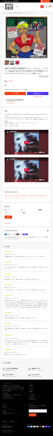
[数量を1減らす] (9, 85)
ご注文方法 (31, 389)
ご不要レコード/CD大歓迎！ (38, 370)
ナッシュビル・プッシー (39, 197)
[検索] (42, 6)
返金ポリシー (5, 405)
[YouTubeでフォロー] (11, 427)
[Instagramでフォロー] (8, 427)
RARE (29, 195)
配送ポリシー (5, 407)
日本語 (4, 421)
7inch (6, 195)
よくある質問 (32, 395)
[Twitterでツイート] (45, 76)
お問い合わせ (32, 397)
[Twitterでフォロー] (6, 427)
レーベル (31, 387)
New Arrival (12, 195)
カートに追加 (15, 93)
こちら (15, 370)
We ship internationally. (37, 376)
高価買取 (31, 391)
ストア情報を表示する (10, 103)
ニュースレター (46, 1)
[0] (49, 6)
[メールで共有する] (47, 76)
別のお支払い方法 (38, 96)
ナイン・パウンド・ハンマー (26, 197)
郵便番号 (40, 209)
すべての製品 (8, 12)
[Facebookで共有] (40, 76)
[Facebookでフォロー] (3, 427)
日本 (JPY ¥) (12, 421)
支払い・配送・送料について (12, 376)
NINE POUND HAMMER (21, 195)
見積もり (8, 217)
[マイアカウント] (46, 6)
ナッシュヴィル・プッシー (19, 198)
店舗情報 (31, 385)
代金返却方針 (7, 223)
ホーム (4, 12)
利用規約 (4, 411)
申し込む (32, 414)
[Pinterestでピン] (42, 76)
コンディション (32, 393)
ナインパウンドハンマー (13, 197)
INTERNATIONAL (32, 399)
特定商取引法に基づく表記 (8, 413)
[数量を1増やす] (15, 85)
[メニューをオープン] (3, 6)
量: (5, 85)
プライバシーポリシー (7, 409)
